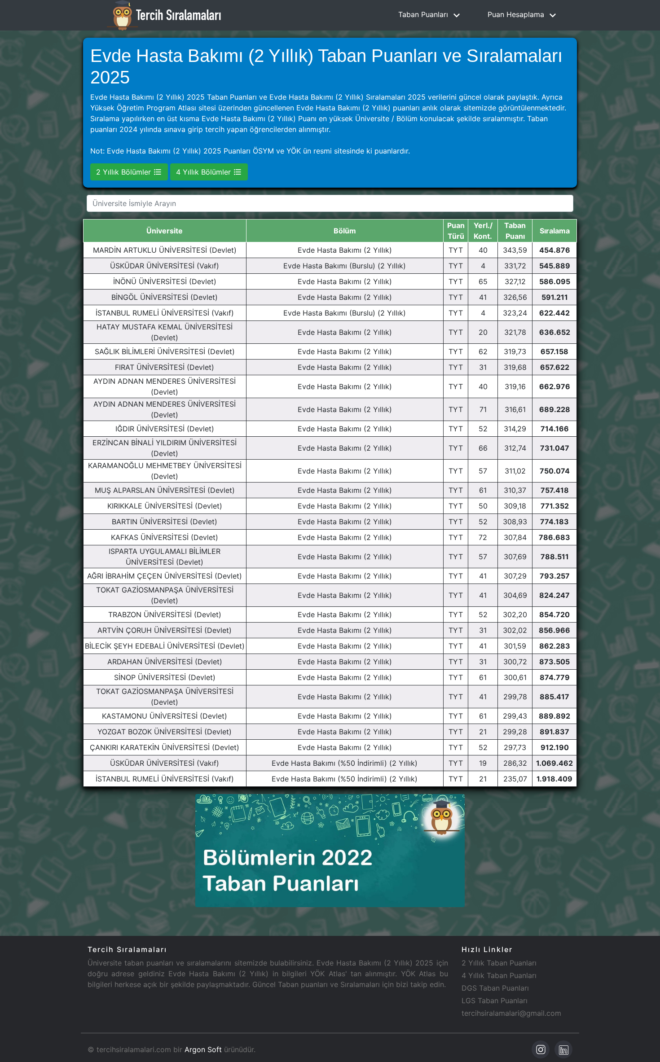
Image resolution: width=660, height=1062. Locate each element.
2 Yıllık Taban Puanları (499, 962)
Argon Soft (203, 1049)
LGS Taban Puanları (495, 1000)
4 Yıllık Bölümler (204, 171)
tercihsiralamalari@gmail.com (511, 1013)
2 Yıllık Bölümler (124, 171)
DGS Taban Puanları (495, 987)
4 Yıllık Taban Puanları (499, 975)
